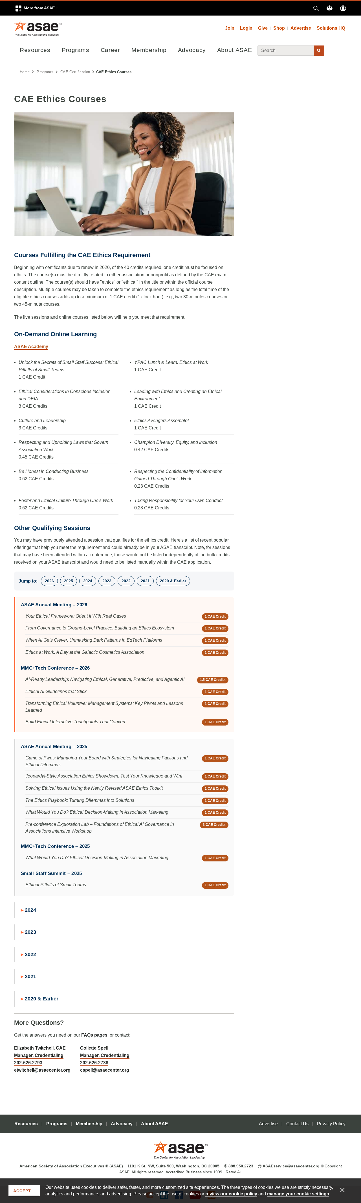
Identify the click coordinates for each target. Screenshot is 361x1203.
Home (25, 72)
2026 (49, 581)
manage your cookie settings (298, 1193)
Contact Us (297, 1123)
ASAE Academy (31, 346)
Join (229, 28)
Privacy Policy (331, 1123)
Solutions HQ (331, 28)
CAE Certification (75, 72)
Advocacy (192, 50)
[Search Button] (319, 50)
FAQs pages (94, 1035)
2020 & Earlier (173, 581)
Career (110, 50)
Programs (75, 50)
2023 (106, 581)
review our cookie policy (231, 1193)
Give (263, 28)
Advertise (300, 28)
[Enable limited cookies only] (346, 1189)
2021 (145, 581)
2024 (87, 581)
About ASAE (234, 50)
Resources (35, 50)
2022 (126, 581)
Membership (149, 50)
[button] (36, 8)
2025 (68, 581)
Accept (22, 1191)
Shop (279, 28)
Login (246, 28)
